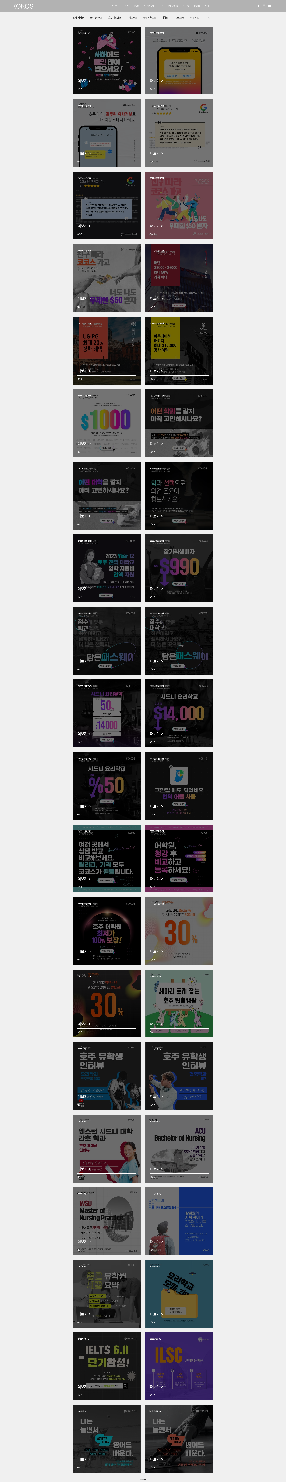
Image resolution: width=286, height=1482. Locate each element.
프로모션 (180, 17)
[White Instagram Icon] (264, 5)
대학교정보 (132, 17)
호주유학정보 (96, 17)
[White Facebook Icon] (258, 5)
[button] (209, 18)
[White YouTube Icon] (269, 5)
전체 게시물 (78, 17)
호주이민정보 (114, 17)
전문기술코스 (149, 17)
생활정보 (194, 17)
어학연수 (166, 17)
